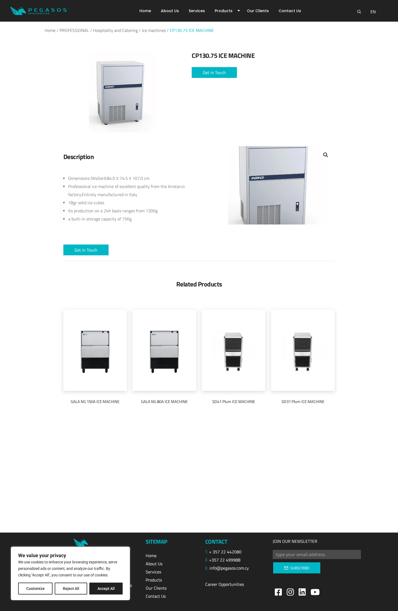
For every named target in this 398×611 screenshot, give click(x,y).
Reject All (71, 588)
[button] (214, 72)
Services (197, 11)
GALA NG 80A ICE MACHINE (164, 401)
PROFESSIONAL (74, 30)
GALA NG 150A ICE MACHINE (95, 401)
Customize (35, 588)
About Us (170, 11)
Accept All (106, 588)
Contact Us (290, 11)
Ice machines (154, 30)
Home (145, 11)
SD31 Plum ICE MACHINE (303, 401)
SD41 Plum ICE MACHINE (233, 401)
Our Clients (258, 11)
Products (224, 11)
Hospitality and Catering (115, 30)
